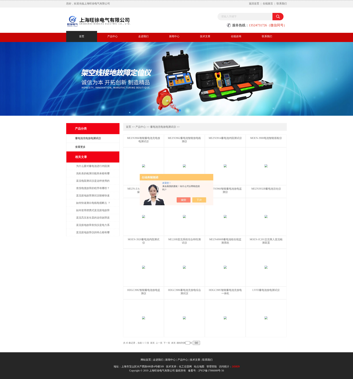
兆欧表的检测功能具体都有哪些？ (93, 175)
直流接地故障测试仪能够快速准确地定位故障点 (93, 197)
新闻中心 (174, 36)
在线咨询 (236, 36)
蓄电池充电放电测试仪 (163, 126)
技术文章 (205, 36)
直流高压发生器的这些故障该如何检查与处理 (93, 219)
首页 (81, 36)
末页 (173, 343)
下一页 (166, 343)
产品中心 (112, 36)
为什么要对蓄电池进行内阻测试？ (93, 168)
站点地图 (199, 366)
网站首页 (146, 359)
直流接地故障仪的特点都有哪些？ (93, 234)
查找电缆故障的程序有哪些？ (93, 188)
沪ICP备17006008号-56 (211, 370)
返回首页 (254, 3)
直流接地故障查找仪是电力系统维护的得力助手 (93, 227)
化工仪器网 (185, 366)
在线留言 (268, 3)
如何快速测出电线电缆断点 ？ (93, 203)
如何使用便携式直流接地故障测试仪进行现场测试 (93, 212)
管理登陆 (211, 366)
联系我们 (282, 3)
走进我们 (143, 36)
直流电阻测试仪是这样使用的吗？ (93, 182)
